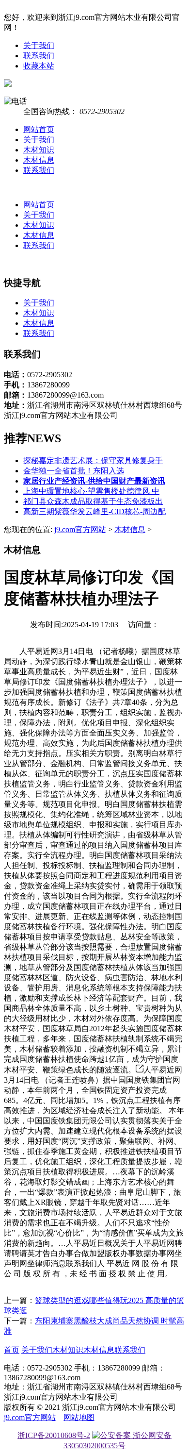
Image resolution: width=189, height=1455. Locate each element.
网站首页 (38, 129)
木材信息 (38, 160)
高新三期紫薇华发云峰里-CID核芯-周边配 (94, 511)
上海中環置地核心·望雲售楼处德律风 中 (91, 491)
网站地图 (78, 1417)
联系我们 (38, 55)
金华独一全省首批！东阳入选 (73, 471)
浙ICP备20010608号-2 (53, 1435)
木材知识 (38, 150)
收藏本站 (38, 66)
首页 (11, 1350)
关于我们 (38, 45)
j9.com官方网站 (80, 529)
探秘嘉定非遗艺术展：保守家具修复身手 (93, 460)
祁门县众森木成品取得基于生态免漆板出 (93, 501)
